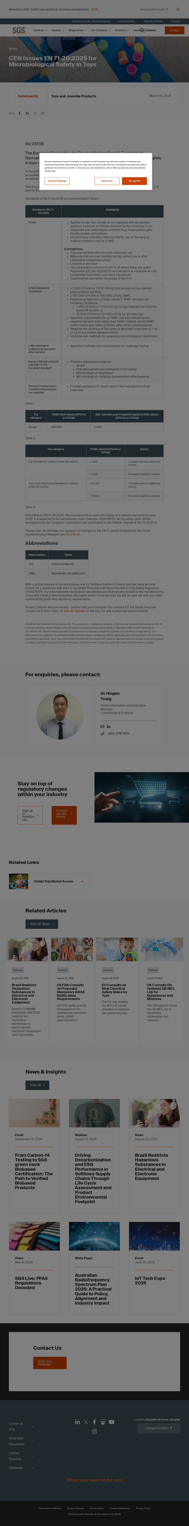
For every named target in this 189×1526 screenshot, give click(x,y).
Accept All (134, 181)
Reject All (107, 181)
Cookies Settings (57, 181)
